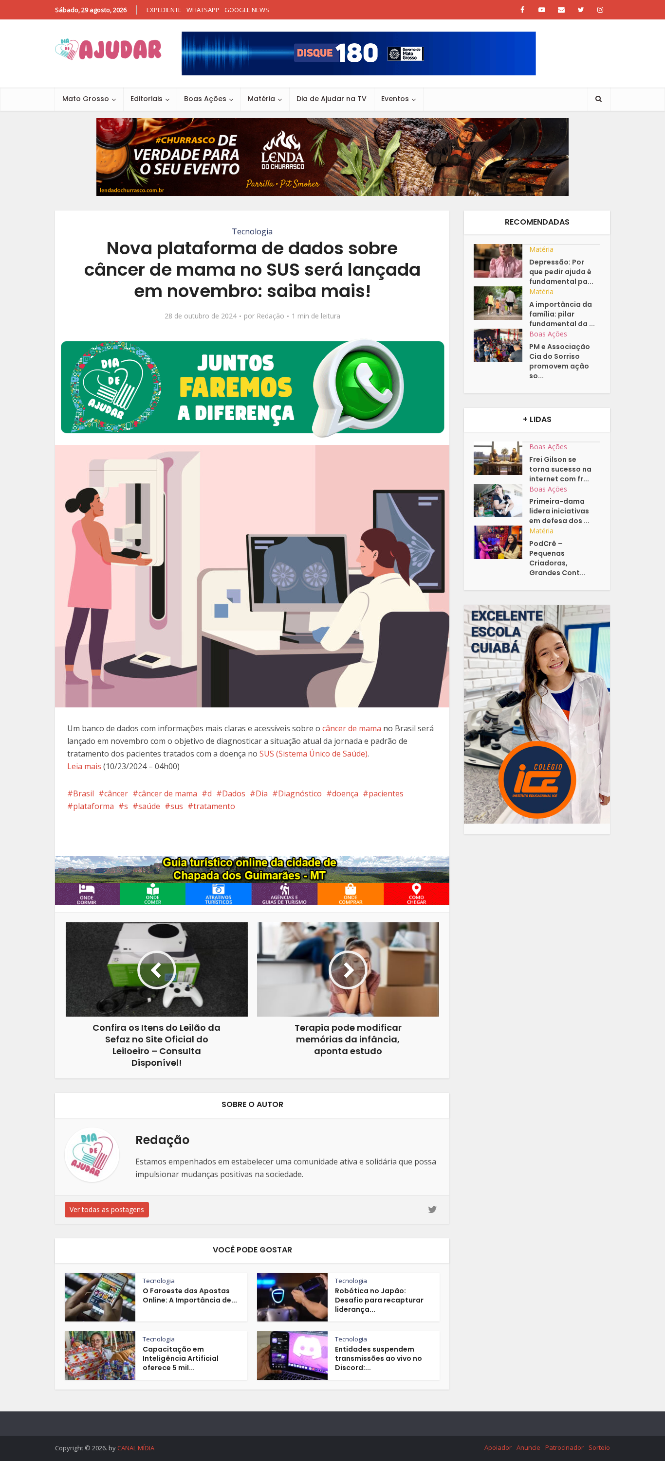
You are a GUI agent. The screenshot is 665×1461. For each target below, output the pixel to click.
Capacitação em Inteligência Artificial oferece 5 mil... (181, 1358)
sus (176, 806)
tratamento (214, 806)
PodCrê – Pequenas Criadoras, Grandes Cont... (557, 558)
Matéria (261, 99)
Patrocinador (564, 1447)
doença (345, 793)
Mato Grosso (85, 99)
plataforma (93, 806)
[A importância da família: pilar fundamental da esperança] (501, 303)
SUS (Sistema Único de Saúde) (313, 753)
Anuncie (528, 1447)
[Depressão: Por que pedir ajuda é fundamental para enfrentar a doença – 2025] (501, 261)
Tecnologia (252, 231)
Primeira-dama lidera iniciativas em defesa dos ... (559, 511)
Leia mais (84, 766)
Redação (270, 316)
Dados (233, 793)
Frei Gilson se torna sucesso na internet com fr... (560, 469)
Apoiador (498, 1447)
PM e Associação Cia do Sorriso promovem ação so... (559, 361)
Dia (262, 793)
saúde (149, 806)
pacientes (386, 793)
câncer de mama (351, 728)
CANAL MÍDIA (135, 1447)
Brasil (83, 793)
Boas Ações (205, 99)
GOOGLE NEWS (246, 9)
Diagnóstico (300, 793)
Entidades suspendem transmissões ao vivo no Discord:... (378, 1358)
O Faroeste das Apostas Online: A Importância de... (190, 1295)
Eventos (395, 99)
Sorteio (599, 1447)
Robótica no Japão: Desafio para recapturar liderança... (379, 1300)
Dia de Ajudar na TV (331, 99)
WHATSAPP (203, 9)
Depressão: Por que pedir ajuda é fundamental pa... (561, 271)
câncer (116, 793)
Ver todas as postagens (107, 1209)
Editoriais (146, 99)
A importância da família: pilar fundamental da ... (562, 314)
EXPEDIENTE (164, 9)
